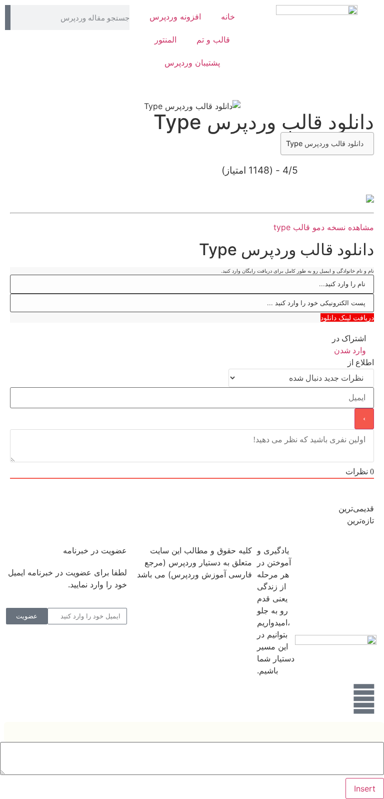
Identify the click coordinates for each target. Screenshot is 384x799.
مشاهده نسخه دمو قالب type (324, 227)
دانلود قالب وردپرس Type (325, 143)
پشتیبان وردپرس (192, 63)
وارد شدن (351, 350)
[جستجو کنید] (7, 17)
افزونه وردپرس (175, 17)
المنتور (165, 40)
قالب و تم (213, 40)
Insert (365, 788)
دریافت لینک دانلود (347, 317)
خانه (228, 17)
